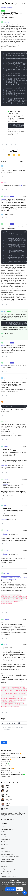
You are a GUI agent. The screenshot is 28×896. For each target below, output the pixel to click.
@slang (3, 199)
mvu (7, 790)
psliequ (5, 182)
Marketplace (4, 837)
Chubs (7, 785)
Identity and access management (9, 868)
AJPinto (5, 644)
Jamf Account (4, 844)
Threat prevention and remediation (10, 873)
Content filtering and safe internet (9, 876)
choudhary (6, 619)
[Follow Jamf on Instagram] (11, 819)
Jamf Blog (3, 834)
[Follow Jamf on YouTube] (8, 819)
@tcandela (4, 465)
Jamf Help (3, 827)
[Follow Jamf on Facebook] (14, 819)
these (20, 185)
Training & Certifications (7, 829)
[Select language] (16, 3)
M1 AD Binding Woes (6, 768)
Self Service (4, 866)
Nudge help (4, 763)
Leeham (6, 446)
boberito (6, 402)
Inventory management (7, 861)
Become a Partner (5, 839)
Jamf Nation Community (7, 832)
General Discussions (7, 7)
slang (5, 166)
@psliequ (3, 226)
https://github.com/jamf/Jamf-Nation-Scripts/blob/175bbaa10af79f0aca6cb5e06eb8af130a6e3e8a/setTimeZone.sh (14, 577)
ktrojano (8, 803)
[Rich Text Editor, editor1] (14, 732)
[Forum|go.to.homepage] (8, 3)
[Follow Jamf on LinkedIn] (5, 819)
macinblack (6, 22)
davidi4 (5, 378)
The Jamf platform (5, 851)
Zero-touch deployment (7, 854)
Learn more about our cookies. (17, 885)
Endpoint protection (6, 871)
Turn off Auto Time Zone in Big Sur (10, 753)
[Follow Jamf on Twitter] (2, 819)
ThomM (7, 794)
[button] (3, 3)
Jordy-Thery (9, 799)
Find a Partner (4, 841)
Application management (7, 859)
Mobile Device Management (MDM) (10, 856)
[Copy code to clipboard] (25, 52)
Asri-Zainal (6, 573)
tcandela (6, 421)
